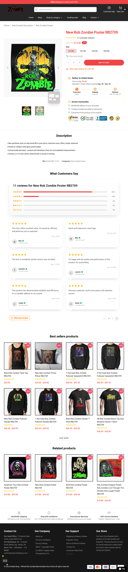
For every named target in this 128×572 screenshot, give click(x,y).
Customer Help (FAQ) (74, 550)
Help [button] (123, 569)
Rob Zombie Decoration (22, 25)
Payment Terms (72, 540)
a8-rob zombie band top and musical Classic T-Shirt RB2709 (110, 422)
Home (6, 25)
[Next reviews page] (116, 318)
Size (67, 47)
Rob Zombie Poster (44, 25)
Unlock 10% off (5, 561)
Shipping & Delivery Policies (76, 536)
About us (39, 536)
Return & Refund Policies (75, 543)
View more (64, 438)
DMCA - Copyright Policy (45, 547)
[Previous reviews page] (104, 318)
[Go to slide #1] (26, 110)
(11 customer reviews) (85, 38)
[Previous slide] (7, 67)
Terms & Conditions (43, 540)
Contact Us (70, 547)
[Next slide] (58, 67)
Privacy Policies (42, 543)
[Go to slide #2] (40, 110)
